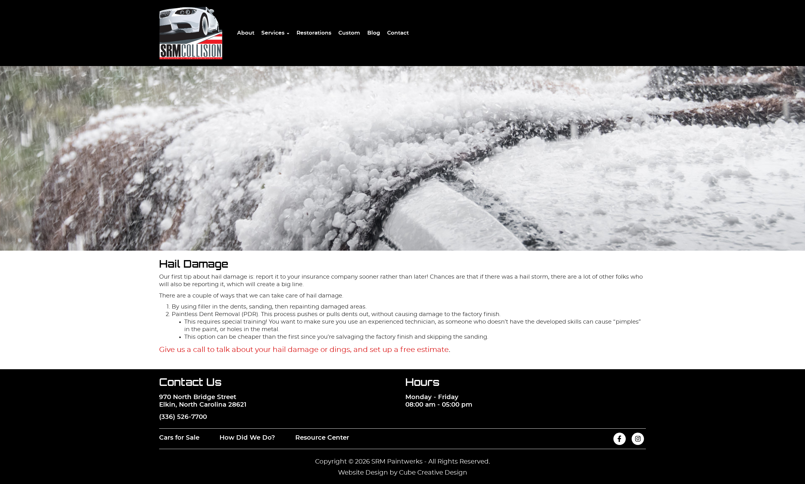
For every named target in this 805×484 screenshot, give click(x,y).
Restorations (314, 33)
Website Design (363, 473)
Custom (349, 33)
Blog (373, 33)
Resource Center (322, 438)
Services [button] (273, 33)
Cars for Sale (179, 438)
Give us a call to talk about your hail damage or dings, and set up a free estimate (304, 349)
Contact (398, 33)
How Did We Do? (247, 438)
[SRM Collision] (190, 33)
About (245, 33)
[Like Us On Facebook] (620, 443)
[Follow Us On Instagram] (638, 443)
